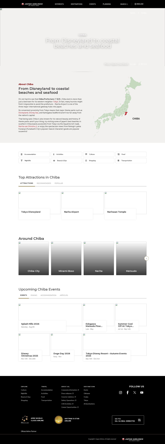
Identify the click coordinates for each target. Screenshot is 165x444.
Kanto (132, 12)
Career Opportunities (69, 407)
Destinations (76, 4)
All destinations (89, 404)
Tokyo (55, 101)
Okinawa (87, 393)
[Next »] (146, 258)
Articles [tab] (64, 295)
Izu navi (133, 64)
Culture (23, 390)
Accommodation (47, 390)
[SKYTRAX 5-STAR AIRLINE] (67, 423)
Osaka (86, 397)
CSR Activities (66, 404)
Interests (59, 4)
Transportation (46, 400)
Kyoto (86, 390)
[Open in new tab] (120, 392)
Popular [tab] (59, 183)
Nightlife (24, 393)
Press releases (66, 393)
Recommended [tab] (44, 183)
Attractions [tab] (26, 183)
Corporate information (69, 390)
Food (43, 397)
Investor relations (67, 397)
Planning (107, 4)
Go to (125, 420)
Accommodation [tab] (48, 295)
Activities (44, 393)
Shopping (24, 400)
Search (123, 4)
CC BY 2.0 (142, 64)
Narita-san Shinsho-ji (28, 126)
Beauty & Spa (25, 397)
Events (92, 4)
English (140, 4)
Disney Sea (33, 112)
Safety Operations (67, 400)
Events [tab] (23, 295)
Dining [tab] (34, 295)
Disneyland (23, 112)
